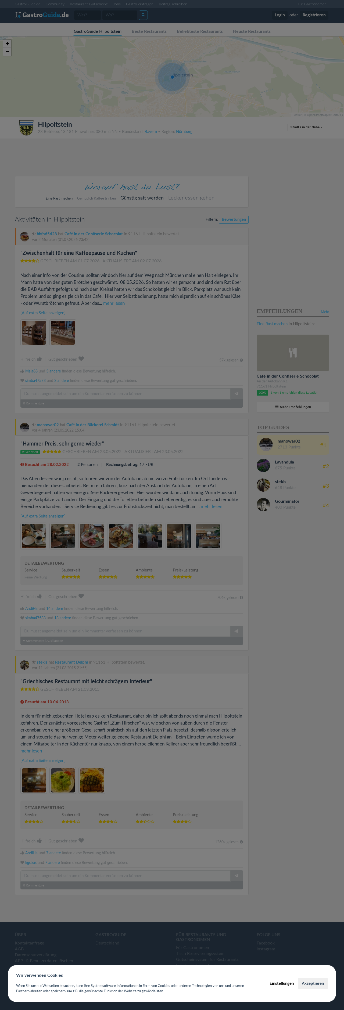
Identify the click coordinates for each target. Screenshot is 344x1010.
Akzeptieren (313, 984)
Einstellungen (282, 984)
